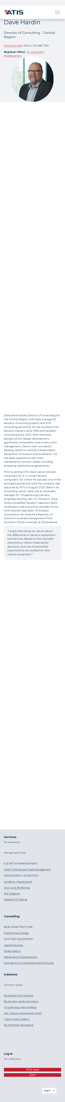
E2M (32, 1075)
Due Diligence (12, 893)
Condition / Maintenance (18, 881)
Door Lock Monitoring (17, 887)
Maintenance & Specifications (20, 957)
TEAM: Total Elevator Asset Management (27, 869)
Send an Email (13, 45)
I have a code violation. (17, 1019)
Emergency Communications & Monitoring (29, 963)
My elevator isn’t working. (18, 995)
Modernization (12, 951)
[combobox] (49, 1091)
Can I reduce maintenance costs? (23, 1013)
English (47, 1090)
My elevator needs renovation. (21, 1001)
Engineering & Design (16, 933)
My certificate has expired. (19, 1025)
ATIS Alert (32, 1069)
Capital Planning (13, 945)
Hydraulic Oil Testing (15, 899)
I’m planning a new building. (20, 1007)
